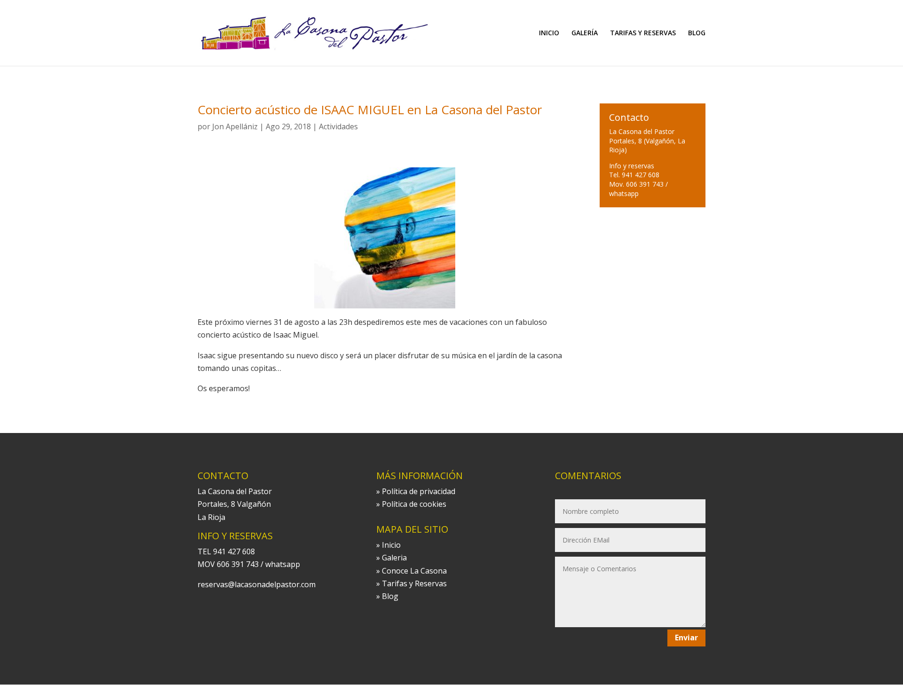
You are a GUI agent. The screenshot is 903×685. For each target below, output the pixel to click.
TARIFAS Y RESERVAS (643, 33)
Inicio (391, 545)
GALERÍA (584, 33)
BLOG (696, 33)
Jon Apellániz (235, 126)
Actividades (338, 126)
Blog (390, 596)
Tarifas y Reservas (414, 583)
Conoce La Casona (414, 571)
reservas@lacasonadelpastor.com (257, 584)
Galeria (394, 557)
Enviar (686, 637)
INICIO (549, 33)
